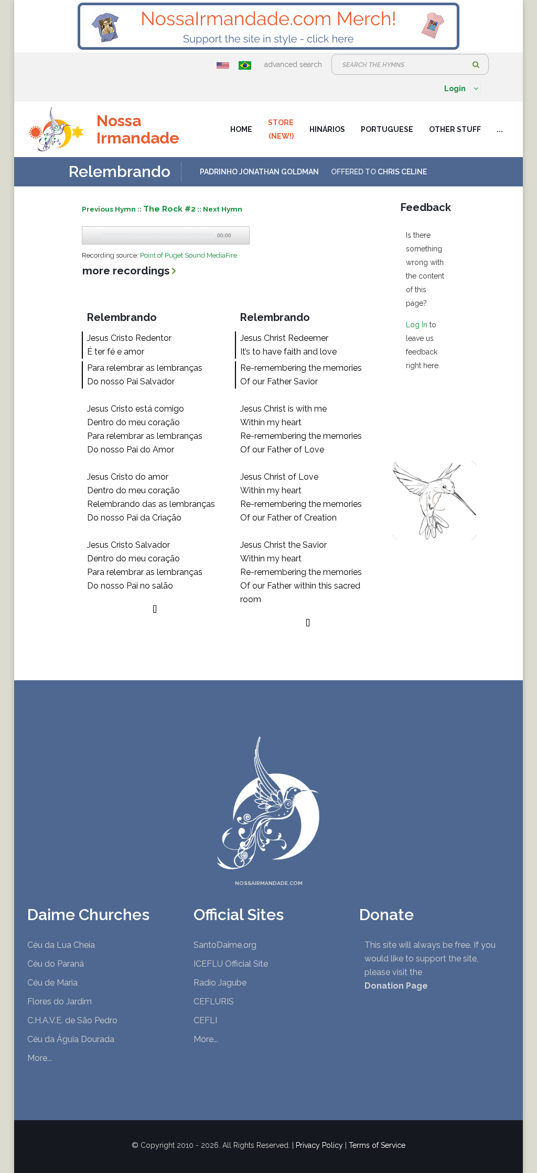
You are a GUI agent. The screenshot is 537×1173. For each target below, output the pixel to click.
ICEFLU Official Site (231, 964)
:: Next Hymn (219, 209)
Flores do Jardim (59, 1001)
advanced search (293, 64)
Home (241, 129)
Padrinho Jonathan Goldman (259, 172)
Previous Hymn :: (112, 209)
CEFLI (205, 1020)
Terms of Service (377, 1145)
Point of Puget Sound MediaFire (188, 255)
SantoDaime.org (225, 945)
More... (39, 1058)
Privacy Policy (319, 1145)
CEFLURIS (214, 1001)
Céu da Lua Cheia (61, 945)
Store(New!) (281, 129)
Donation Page (396, 986)
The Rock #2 (169, 209)
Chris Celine (402, 172)
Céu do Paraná (55, 964)
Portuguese (387, 129)
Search (476, 64)
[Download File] (240, 235)
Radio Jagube (220, 983)
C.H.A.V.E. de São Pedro (72, 1020)
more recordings (125, 270)
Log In (416, 324)
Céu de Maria (52, 983)
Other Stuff (455, 129)
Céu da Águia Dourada (70, 1039)
